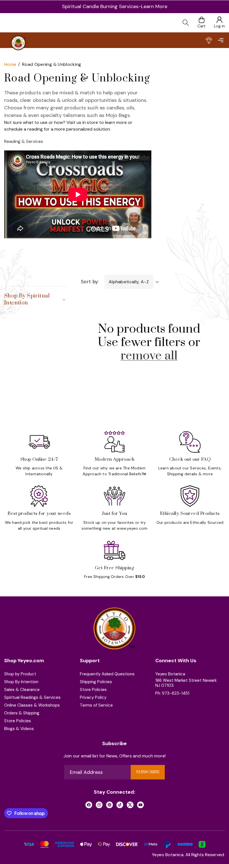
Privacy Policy (93, 697)
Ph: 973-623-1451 (172, 693)
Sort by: (90, 282)
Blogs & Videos (19, 728)
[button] (220, 40)
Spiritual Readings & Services (32, 697)
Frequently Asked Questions (107, 673)
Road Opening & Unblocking (51, 64)
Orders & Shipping (21, 713)
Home (10, 64)
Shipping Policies (96, 681)
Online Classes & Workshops (32, 705)
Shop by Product (20, 673)
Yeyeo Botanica (170, 673)
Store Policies (17, 720)
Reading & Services (23, 141)
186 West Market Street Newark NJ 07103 (186, 683)
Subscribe (147, 772)
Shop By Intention (21, 681)
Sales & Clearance (22, 689)
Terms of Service (96, 705)
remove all (149, 356)
